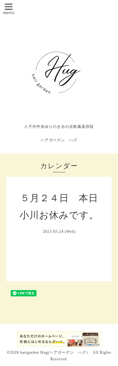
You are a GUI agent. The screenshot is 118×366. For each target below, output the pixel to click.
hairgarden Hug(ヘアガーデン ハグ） (55, 352)
